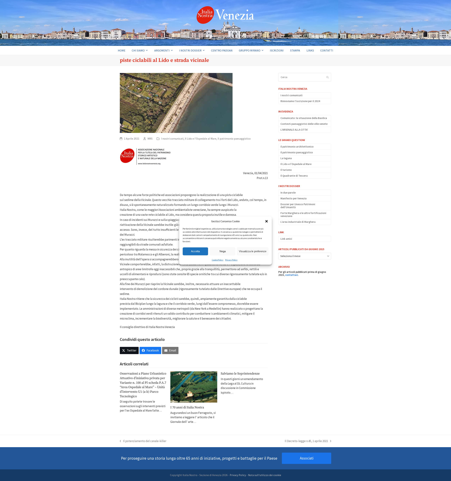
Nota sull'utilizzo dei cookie (264, 475)
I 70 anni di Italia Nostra (187, 407)
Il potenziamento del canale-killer (143, 441)
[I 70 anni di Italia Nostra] (193, 387)
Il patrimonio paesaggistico (234, 138)
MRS (150, 138)
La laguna (286, 158)
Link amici (286, 238)
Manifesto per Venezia (293, 198)
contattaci (291, 275)
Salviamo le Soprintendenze (240, 374)
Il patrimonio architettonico (297, 146)
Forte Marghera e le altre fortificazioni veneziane (303, 214)
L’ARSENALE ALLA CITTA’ (294, 129)
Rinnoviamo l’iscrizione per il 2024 (300, 101)
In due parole (288, 192)
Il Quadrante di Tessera (294, 175)
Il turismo (286, 169)
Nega (223, 251)
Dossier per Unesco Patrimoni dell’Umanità (297, 206)
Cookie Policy (217, 259)
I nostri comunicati (172, 138)
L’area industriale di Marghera (298, 221)
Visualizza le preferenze (252, 251)
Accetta (195, 251)
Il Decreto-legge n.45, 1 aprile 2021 (306, 441)
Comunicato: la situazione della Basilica (303, 118)
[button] (266, 221)
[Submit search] (327, 77)
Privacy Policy (231, 259)
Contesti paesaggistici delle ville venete (304, 123)
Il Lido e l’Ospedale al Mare (200, 138)
